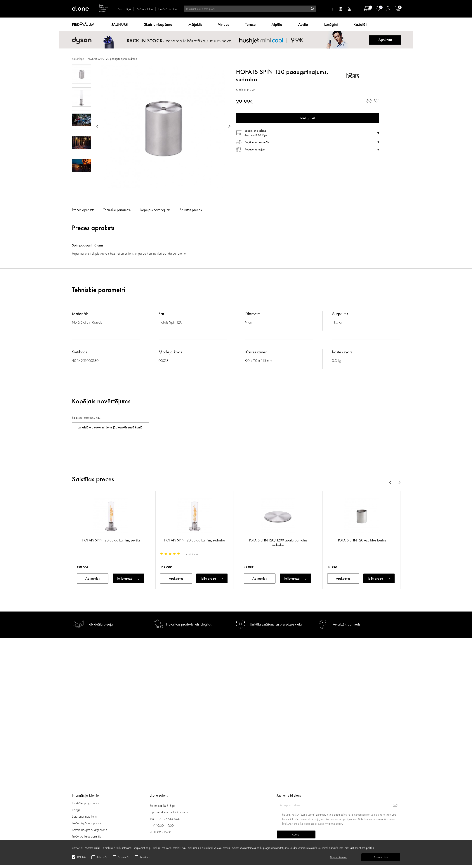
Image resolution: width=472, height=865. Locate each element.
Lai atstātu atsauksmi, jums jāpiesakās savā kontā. (110, 427)
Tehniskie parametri (117, 209)
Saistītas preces (191, 209)
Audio (303, 24)
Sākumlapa (78, 59)
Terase (250, 24)
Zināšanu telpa (144, 9)
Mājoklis (195, 24)
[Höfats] (362, 75)
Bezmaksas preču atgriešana (89, 830)
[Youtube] (349, 9)
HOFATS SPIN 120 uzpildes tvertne (361, 540)
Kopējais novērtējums (155, 209)
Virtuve (223, 24)
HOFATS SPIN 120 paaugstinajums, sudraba (112, 59)
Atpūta (276, 24)
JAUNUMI (120, 24)
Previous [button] (98, 126)
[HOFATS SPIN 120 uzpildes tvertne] (361, 516)
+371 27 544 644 (168, 819)
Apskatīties (92, 578)
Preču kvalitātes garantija (87, 836)
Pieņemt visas (381, 857)
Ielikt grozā (125, 578)
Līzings (76, 810)
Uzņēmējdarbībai (167, 9)
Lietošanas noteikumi (84, 816)
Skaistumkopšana (158, 24)
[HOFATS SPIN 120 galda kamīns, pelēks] (111, 516)
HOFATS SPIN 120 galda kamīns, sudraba (194, 540)
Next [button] (229, 126)
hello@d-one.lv (179, 812)
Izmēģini (331, 24)
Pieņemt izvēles (338, 857)
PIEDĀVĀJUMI (84, 24)
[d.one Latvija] (90, 9)
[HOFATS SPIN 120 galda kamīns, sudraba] (194, 516)
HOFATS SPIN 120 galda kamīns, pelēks (111, 540)
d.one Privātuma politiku (330, 824)
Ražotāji (360, 24)
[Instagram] (340, 9)
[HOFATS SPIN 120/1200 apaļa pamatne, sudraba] (278, 516)
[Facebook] (333, 9)
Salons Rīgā (124, 9)
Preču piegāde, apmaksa (87, 823)
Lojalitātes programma (85, 803)
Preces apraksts (83, 209)
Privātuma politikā (364, 848)
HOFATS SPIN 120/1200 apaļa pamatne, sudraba (277, 542)
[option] (163, 126)
